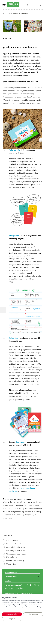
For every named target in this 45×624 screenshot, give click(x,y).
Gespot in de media (14, 544)
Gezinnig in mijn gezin (15, 547)
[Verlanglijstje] (35, 4)
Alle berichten (12, 540)
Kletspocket (14, 236)
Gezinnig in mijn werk (15, 550)
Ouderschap (11, 564)
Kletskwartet (20, 442)
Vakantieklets (14, 150)
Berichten (25, 13)
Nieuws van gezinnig (15, 561)
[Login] (31, 4)
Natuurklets (13, 338)
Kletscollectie (11, 557)
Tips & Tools (13, 13)
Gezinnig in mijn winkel (16, 554)
